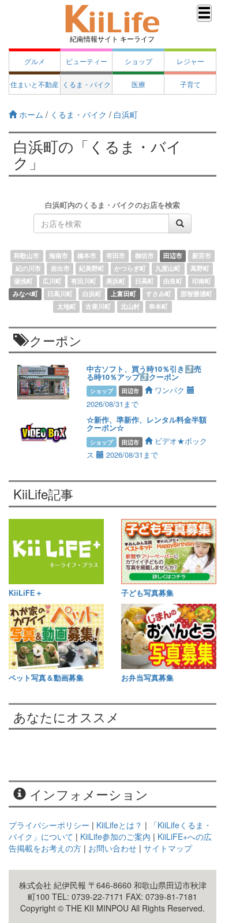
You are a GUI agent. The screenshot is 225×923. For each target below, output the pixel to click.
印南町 (201, 281)
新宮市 (201, 256)
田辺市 (172, 256)
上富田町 (123, 294)
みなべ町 (25, 294)
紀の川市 (28, 268)
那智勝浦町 (196, 294)
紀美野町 (91, 268)
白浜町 (92, 294)
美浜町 (115, 281)
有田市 (115, 256)
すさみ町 (158, 294)
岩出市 (60, 268)
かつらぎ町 (130, 268)
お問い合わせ (112, 848)
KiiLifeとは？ (119, 825)
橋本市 (86, 256)
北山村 (130, 306)
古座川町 (98, 306)
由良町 (172, 281)
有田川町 (83, 281)
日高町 (144, 281)
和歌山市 (26, 256)
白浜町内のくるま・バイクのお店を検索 (112, 205)
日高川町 (60, 294)
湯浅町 (23, 281)
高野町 (199, 268)
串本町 (158, 306)
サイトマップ (168, 848)
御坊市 (144, 256)
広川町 (52, 281)
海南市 (58, 256)
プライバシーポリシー (49, 825)
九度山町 (168, 268)
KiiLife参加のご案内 (115, 836)
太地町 (66, 306)
